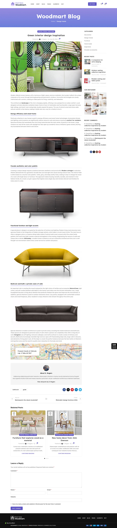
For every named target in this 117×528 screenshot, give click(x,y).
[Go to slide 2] (46, 458)
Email (49, 490)
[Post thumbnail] (87, 63)
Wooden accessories (90, 50)
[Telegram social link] (80, 389)
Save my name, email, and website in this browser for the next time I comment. (36, 504)
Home (53, 21)
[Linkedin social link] (76, 389)
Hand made (51, 31)
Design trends (61, 21)
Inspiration (87, 47)
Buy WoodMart (11, 523)
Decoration (59, 434)
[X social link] (68, 389)
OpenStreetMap (72, 359)
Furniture (33, 434)
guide (24, 389)
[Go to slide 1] (44, 458)
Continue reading (28, 453)
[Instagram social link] (97, 152)
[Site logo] (19, 4)
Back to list (46, 398)
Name (13, 490)
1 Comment (103, 74)
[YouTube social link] (100, 152)
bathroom (16, 389)
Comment (14, 471)
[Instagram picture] (87, 96)
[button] (46, 351)
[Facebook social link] (64, 389)
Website (13, 497)
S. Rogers (44, 39)
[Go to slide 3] (47, 458)
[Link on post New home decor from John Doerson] (64, 422)
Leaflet (65, 359)
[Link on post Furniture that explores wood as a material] (28, 422)
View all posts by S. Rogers (46, 382)
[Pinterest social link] (72, 389)
